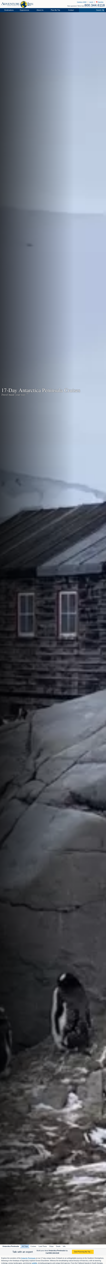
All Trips (25, 1246)
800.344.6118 (94, 5)
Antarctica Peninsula (10, 1246)
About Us (40, 10)
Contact (71, 10)
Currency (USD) (81, 2)
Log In (91, 2)
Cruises (33, 1246)
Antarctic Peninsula (28, 1258)
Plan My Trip (55, 10)
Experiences (24, 10)
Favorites (100, 2)
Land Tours (43, 1246)
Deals (58, 1246)
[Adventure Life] (17, 3)
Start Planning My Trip (82, 1252)
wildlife (34, 1263)
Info (64, 1246)
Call (52, 1253)
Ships (51, 1246)
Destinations (9, 10)
